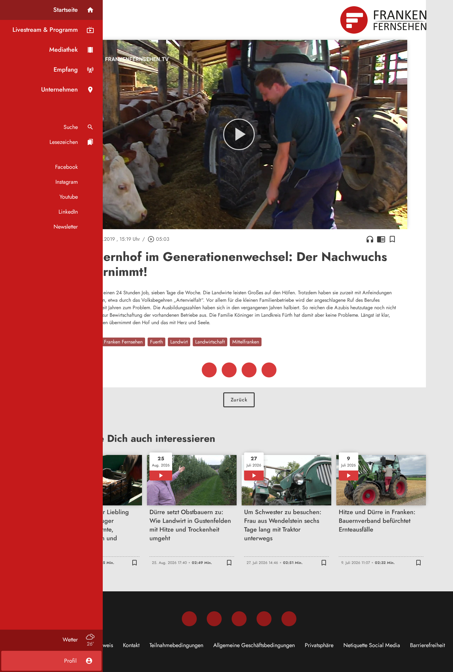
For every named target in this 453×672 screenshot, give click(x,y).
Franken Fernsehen (123, 341)
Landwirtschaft (210, 341)
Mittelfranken (245, 341)
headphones (370, 239)
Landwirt (179, 341)
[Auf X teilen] (229, 369)
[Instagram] (214, 618)
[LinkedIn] (264, 618)
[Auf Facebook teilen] (209, 369)
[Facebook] (189, 618)
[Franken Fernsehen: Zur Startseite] (384, 20)
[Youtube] (239, 618)
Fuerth (156, 341)
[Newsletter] (288, 618)
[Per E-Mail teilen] (269, 369)
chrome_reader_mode (381, 239)
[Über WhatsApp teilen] (249, 369)
